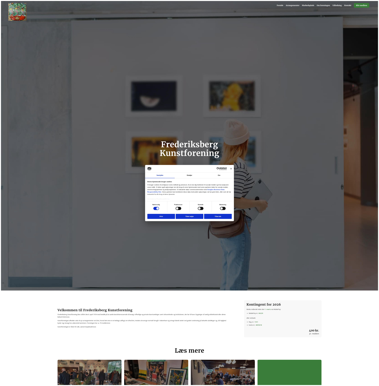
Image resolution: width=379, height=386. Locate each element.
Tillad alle (218, 216)
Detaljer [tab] (189, 175)
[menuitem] (280, 5)
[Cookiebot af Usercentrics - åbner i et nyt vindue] (218, 168)
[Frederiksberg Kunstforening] (17, 12)
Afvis (161, 216)
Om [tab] (219, 175)
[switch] (178, 208)
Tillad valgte (189, 216)
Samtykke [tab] (160, 175)
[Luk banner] (231, 168)
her (168, 199)
